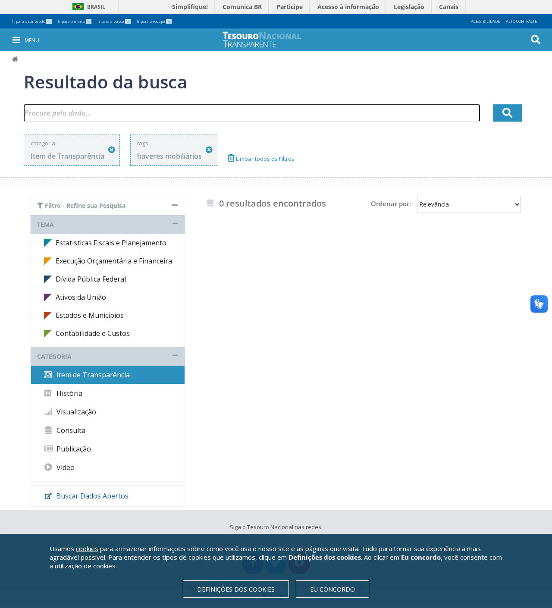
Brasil (87, 6)
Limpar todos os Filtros (265, 159)
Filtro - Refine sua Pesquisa (84, 205)
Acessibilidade (485, 21)
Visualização (75, 412)
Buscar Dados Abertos (91, 496)
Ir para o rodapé (153, 21)
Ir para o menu (74, 21)
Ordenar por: (391, 203)
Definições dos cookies (236, 589)
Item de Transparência (92, 374)
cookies (87, 548)
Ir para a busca (113, 21)
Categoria (54, 356)
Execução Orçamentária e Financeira (114, 261)
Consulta (70, 430)
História (68, 393)
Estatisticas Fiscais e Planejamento (111, 243)
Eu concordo (332, 589)
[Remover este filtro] (111, 150)
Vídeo (65, 467)
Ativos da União (81, 297)
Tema (45, 224)
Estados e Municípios (90, 315)
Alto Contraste (521, 21)
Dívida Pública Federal (91, 279)
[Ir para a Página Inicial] (268, 39)
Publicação (73, 449)
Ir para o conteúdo (31, 21)
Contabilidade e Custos (93, 333)
